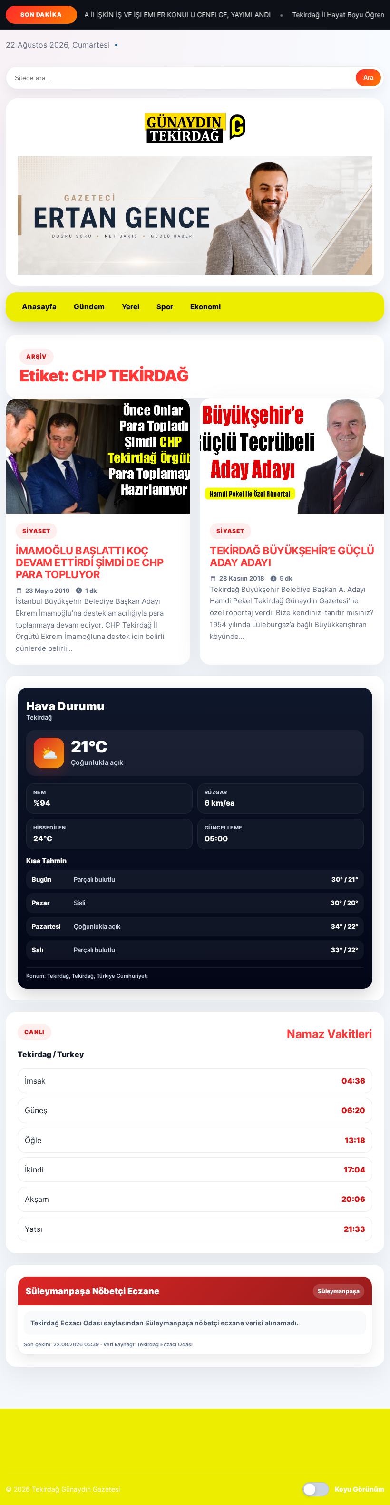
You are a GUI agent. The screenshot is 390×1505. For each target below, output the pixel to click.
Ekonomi (205, 306)
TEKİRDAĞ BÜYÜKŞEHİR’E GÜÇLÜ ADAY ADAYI (292, 556)
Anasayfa (39, 306)
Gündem (89, 306)
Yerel (130, 306)
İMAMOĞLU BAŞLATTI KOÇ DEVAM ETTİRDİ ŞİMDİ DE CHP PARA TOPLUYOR (90, 562)
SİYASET (36, 530)
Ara (368, 77)
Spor (164, 306)
